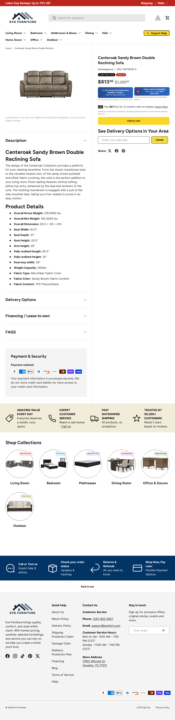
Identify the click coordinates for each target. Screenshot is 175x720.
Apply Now (161, 106)
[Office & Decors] (155, 464)
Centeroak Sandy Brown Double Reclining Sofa (34, 48)
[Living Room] (20, 464)
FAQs (161, 3)
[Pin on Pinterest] (123, 150)
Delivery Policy (61, 625)
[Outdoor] (20, 506)
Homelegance (105, 69)
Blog (55, 668)
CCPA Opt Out (143, 707)
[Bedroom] (53, 464)
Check (159, 139)
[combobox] (97, 18)
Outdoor (19, 526)
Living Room (19, 483)
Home (8, 48)
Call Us (66, 426)
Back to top (87, 586)
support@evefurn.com (105, 625)
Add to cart (133, 120)
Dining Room (121, 483)
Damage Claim (61, 643)
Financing (58, 661)
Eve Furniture (19, 707)
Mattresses (87, 483)
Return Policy (60, 619)
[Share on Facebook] (116, 150)
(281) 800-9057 (103, 619)
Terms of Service (63, 674)
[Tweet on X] (109, 150)
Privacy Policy (163, 707)
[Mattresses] (87, 464)
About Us (58, 612)
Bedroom (53, 483)
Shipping (147, 3)
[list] (46, 83)
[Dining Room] (121, 464)
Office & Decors (155, 483)
